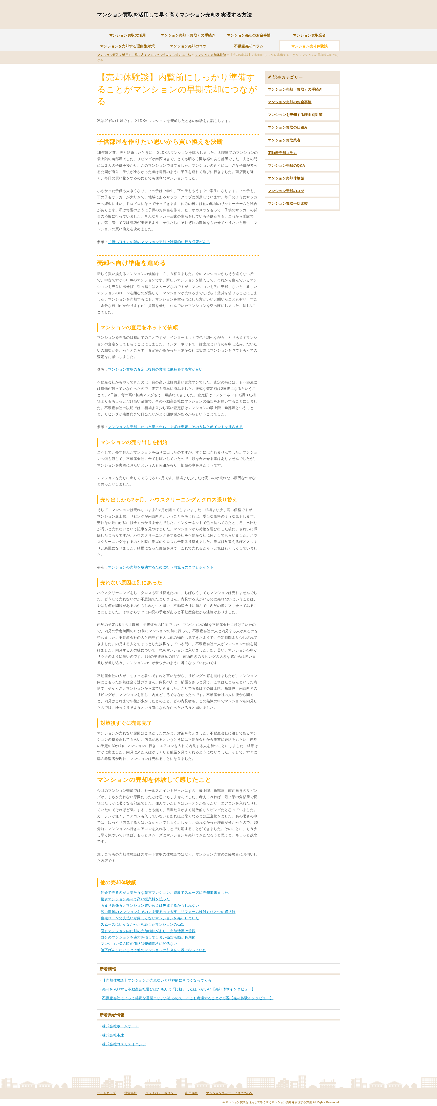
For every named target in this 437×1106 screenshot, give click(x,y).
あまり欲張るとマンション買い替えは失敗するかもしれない (150, 905)
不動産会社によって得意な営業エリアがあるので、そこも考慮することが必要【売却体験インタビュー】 (187, 998)
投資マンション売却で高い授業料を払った (135, 899)
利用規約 (191, 1093)
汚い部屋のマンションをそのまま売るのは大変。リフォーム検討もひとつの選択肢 (168, 912)
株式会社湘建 (113, 1035)
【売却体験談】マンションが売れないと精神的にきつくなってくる (156, 980)
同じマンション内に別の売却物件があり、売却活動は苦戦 (148, 931)
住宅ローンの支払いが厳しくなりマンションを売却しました (150, 918)
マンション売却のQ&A (286, 165)
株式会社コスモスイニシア (124, 1044)
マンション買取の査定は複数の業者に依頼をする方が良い (155, 369)
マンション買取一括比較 (288, 203)
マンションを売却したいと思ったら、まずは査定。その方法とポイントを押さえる (175, 427)
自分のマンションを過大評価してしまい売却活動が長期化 (148, 937)
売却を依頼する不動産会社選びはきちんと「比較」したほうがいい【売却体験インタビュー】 (178, 989)
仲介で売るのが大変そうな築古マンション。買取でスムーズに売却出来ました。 (166, 892)
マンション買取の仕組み (288, 127)
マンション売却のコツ (188, 46)
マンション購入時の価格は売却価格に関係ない (139, 944)
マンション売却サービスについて (229, 1093)
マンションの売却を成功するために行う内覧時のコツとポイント (161, 567)
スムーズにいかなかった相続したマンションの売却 (142, 924)
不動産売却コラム (248, 46)
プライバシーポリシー (161, 1093)
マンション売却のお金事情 (249, 35)
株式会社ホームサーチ (120, 1026)
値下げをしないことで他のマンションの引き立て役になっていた (153, 950)
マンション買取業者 (309, 35)
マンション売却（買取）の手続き (188, 35)
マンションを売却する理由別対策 (127, 46)
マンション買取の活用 (127, 35)
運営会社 (130, 1093)
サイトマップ (106, 1093)
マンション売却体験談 (309, 46)
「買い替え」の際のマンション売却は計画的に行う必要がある (159, 242)
